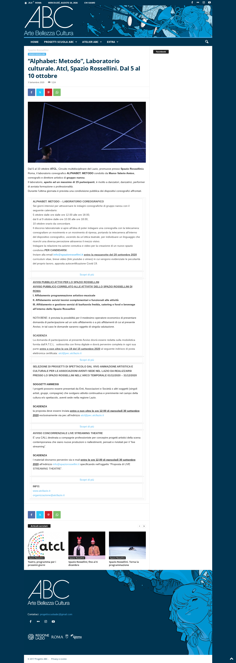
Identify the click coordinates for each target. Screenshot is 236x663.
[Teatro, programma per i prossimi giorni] (46, 545)
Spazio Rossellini (37, 54)
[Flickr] (198, 2)
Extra (111, 42)
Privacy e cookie (59, 658)
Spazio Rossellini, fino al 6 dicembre (83, 563)
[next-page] (144, 526)
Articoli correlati (39, 526)
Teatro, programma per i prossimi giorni (42, 563)
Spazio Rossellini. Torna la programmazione (124, 563)
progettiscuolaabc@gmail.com (56, 614)
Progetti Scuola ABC (59, 42)
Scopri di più (87, 274)
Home (35, 42)
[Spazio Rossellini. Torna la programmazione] (127, 545)
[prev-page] (139, 526)
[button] (207, 42)
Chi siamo (89, 2)
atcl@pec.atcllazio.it (69, 353)
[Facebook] (192, 2)
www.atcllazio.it (41, 490)
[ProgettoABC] (118, 21)
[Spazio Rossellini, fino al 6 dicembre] (86, 545)
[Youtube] (209, 2)
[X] (40, 92)
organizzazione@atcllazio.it (49, 495)
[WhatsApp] (57, 92)
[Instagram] (204, 2)
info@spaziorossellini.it (68, 254)
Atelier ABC (90, 42)
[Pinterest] (48, 92)
